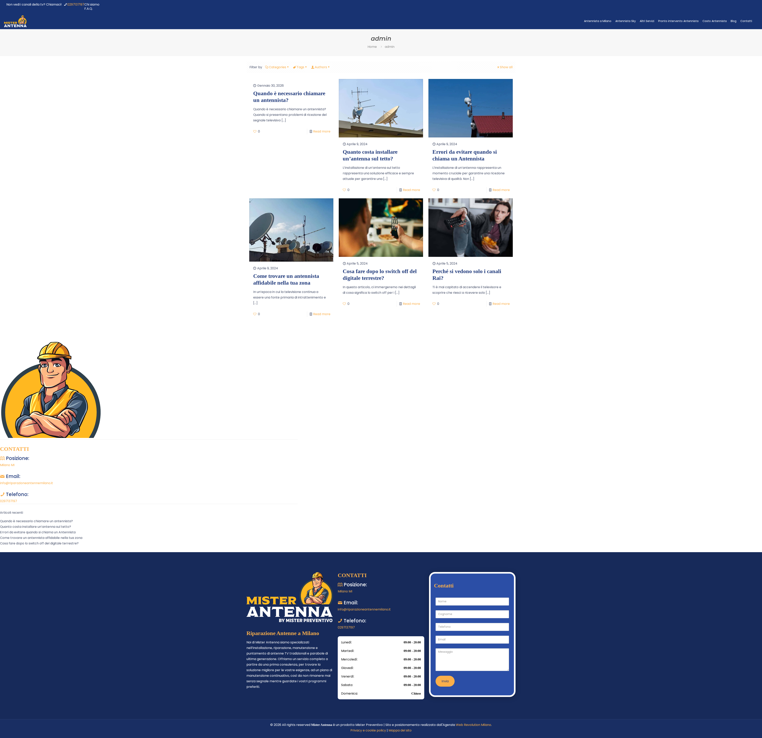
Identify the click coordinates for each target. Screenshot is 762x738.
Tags (300, 67)
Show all (506, 67)
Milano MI (7, 465)
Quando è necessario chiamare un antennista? (36, 521)
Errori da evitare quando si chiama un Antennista (38, 532)
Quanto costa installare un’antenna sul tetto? (35, 526)
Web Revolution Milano (473, 725)
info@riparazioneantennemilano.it (26, 483)
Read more (321, 131)
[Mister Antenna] (15, 21)
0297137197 (75, 4)
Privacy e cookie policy (368, 730)
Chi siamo (91, 4)
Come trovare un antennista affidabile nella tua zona (41, 538)
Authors (321, 67)
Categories (277, 67)
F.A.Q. (88, 8)
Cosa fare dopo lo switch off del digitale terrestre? (39, 543)
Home (372, 46)
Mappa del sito (400, 730)
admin (389, 46)
